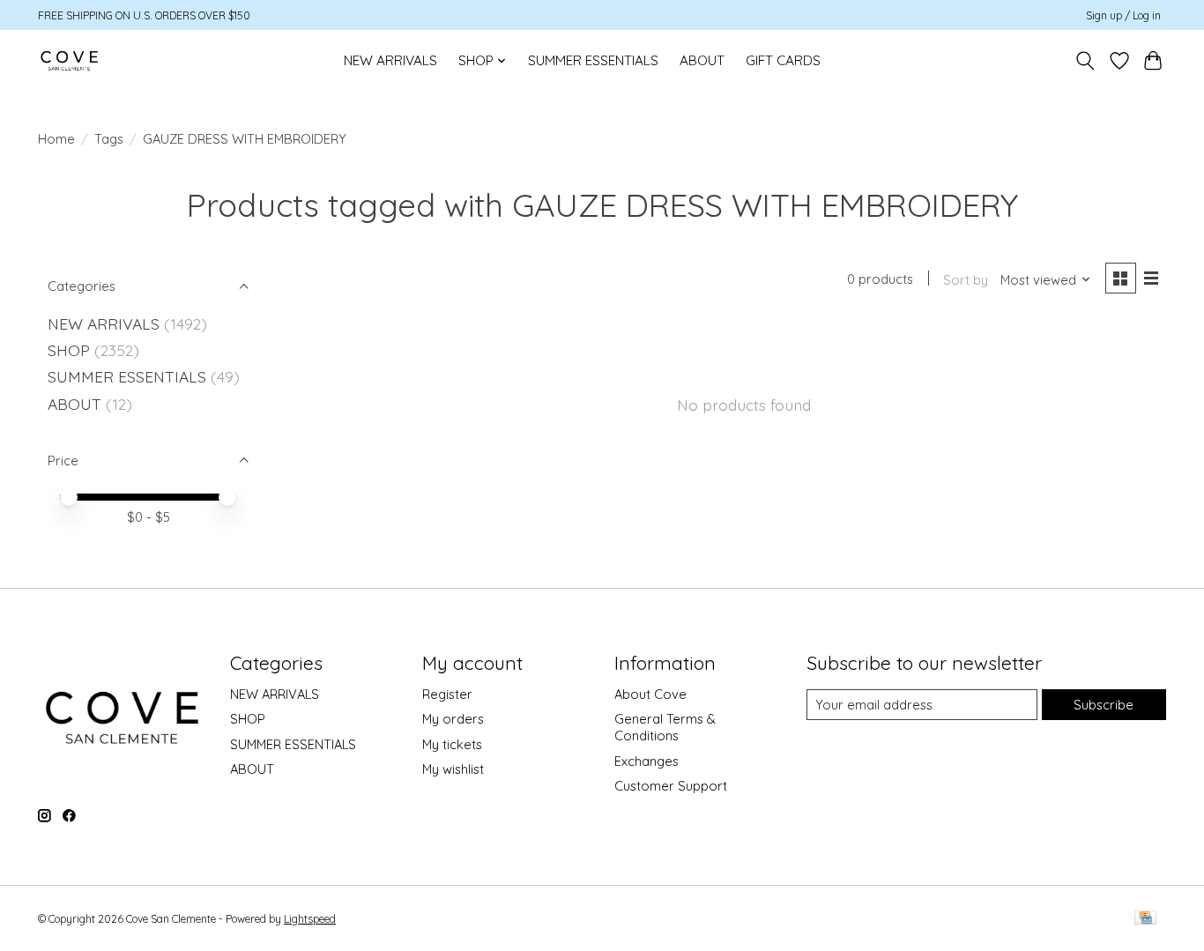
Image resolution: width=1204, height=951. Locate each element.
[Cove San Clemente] (69, 60)
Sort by (965, 279)
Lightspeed (310, 918)
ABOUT (702, 60)
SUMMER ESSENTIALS (593, 60)
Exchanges (646, 761)
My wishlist (453, 769)
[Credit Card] (1145, 918)
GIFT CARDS (783, 60)
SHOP (69, 350)
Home (56, 138)
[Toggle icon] (1085, 61)
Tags (108, 138)
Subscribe (1103, 704)
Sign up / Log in (1123, 15)
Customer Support (670, 785)
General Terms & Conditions (665, 727)
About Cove (650, 694)
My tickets (452, 744)
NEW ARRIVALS (390, 60)
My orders (453, 718)
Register (447, 694)
